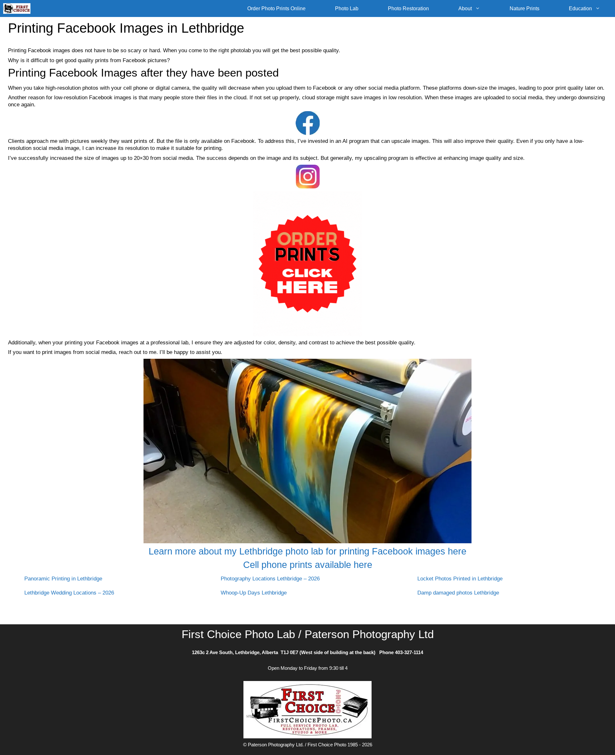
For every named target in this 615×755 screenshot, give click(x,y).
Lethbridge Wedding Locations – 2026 (69, 593)
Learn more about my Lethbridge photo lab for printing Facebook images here (307, 551)
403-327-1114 (409, 652)
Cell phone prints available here (307, 565)
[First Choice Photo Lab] (18, 8)
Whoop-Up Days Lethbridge (254, 593)
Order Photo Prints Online (276, 8)
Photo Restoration (408, 8)
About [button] (465, 8)
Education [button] (580, 8)
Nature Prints (524, 8)
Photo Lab (346, 8)
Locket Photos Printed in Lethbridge (460, 579)
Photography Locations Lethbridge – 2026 (270, 579)
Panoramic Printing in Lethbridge (63, 579)
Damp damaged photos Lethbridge (458, 593)
